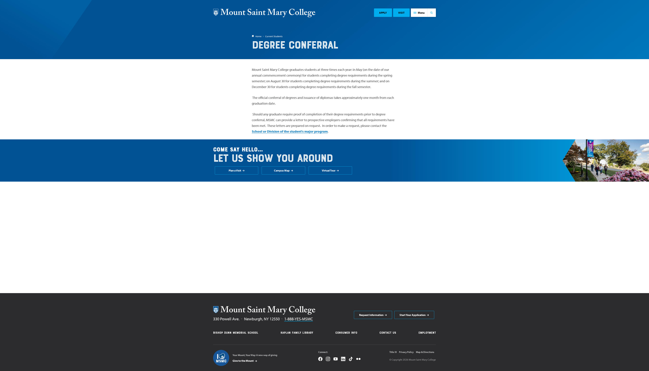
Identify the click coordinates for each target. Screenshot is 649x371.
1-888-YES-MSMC (298, 319)
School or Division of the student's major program (290, 131)
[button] (419, 12)
